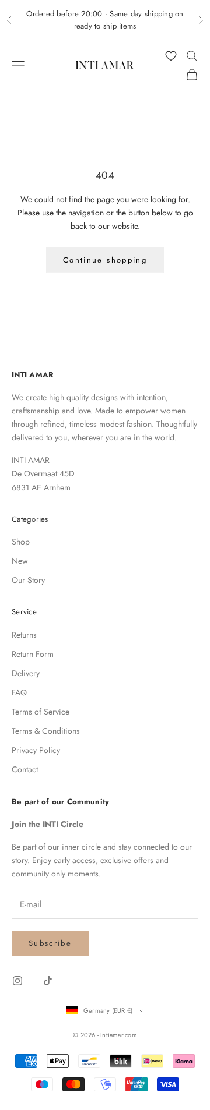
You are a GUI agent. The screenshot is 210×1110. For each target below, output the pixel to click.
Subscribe (50, 943)
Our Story (28, 580)
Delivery (26, 673)
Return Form (33, 654)
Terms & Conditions (46, 731)
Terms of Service (40, 711)
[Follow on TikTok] (48, 981)
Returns (24, 635)
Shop (21, 541)
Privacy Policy (36, 750)
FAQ (19, 692)
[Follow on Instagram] (17, 981)
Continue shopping (105, 260)
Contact (25, 769)
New (20, 561)
